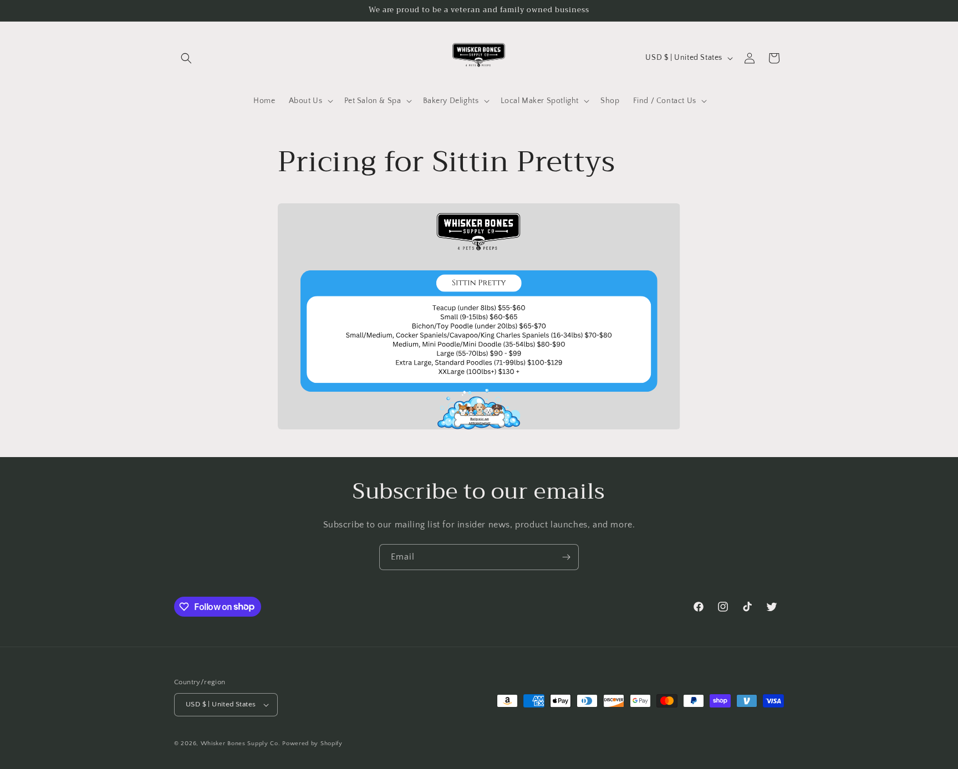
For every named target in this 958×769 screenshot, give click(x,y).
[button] (186, 58)
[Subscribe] (566, 557)
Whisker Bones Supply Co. (241, 743)
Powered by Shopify (312, 743)
